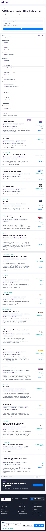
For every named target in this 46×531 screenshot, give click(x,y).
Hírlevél (2, 509)
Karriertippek (3, 507)
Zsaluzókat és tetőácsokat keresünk (14, 154)
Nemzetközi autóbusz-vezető (12, 172)
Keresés (23, 28)
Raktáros (5, 201)
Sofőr (4, 277)
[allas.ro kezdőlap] (5, 2)
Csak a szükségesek (27, 525)
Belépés (19, 515)
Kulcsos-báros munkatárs (11, 311)
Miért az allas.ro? (21, 509)
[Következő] (44, 477)
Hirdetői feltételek (21, 511)
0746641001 (36, 509)
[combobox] (23, 25)
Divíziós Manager (8, 121)
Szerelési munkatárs (9, 368)
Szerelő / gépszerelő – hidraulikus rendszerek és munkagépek (13, 423)
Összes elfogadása (39, 525)
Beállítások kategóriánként (8, 528)
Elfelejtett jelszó (4, 513)
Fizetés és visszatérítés (22, 513)
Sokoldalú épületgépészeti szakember (15, 235)
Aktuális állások (4, 506)
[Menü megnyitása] (44, 2)
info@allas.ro (36, 507)
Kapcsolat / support (38, 506)
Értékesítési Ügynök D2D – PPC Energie (15, 256)
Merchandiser (7, 405)
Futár (4, 349)
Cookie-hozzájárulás (37, 515)
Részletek (40, 130)
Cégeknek (20, 507)
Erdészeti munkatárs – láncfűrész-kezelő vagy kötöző (15, 330)
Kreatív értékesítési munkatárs (13, 444)
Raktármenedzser (8, 186)
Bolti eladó (6, 138)
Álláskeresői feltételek (5, 511)
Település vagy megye (6, 23)
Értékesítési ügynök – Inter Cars (13, 217)
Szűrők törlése (41, 35)
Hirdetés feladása (38, 485)
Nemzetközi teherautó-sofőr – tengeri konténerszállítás (15, 459)
